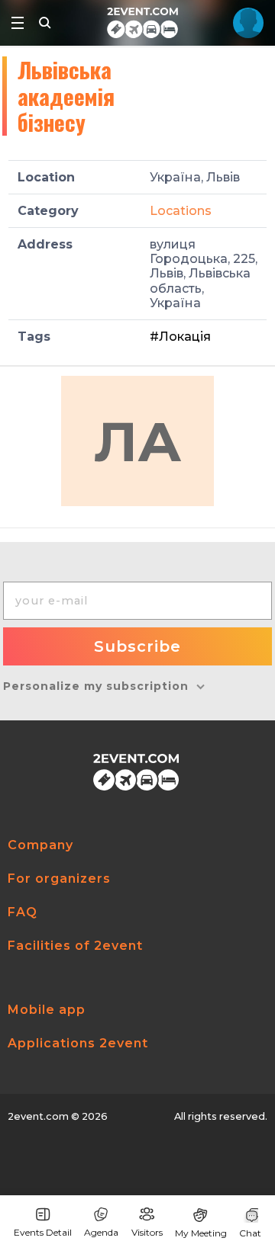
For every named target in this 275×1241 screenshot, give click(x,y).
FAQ (22, 912)
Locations (181, 211)
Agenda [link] (101, 1232)
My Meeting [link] (201, 1233)
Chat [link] (250, 1233)
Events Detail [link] (43, 1232)
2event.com (38, 1116)
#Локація (180, 336)
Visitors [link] (147, 1232)
